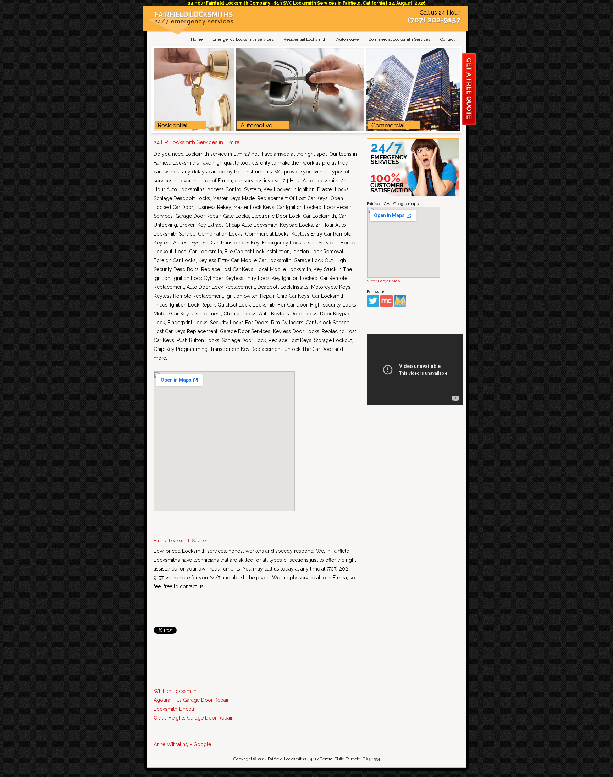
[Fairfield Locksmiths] (193, 23)
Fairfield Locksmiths (287, 758)
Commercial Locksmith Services (399, 39)
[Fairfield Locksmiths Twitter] (373, 305)
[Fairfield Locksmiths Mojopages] (400, 305)
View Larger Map (383, 281)
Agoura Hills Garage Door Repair (191, 700)
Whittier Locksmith (175, 691)
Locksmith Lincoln (175, 709)
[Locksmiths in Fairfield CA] (307, 129)
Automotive (347, 39)
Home (197, 39)
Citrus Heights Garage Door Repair (193, 718)
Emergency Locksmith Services (243, 39)
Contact (447, 39)
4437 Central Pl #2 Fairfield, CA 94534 (345, 758)
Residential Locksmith (304, 39)
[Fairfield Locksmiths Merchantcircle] (386, 305)
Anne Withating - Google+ (183, 744)
